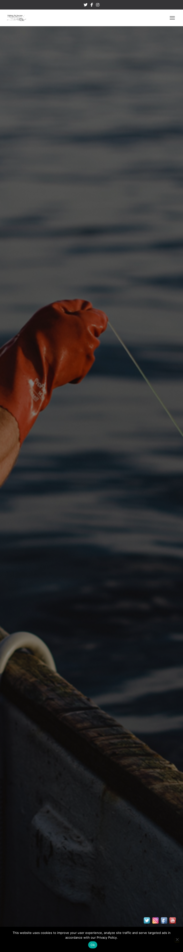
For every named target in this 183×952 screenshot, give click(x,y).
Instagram (97, 5)
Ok (93, 945)
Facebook (92, 5)
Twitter (85, 5)
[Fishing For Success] (18, 18)
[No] (177, 939)
